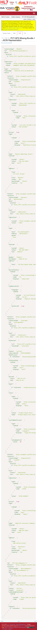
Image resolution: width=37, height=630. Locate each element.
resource (10, 78)
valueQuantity (16, 440)
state (14, 179)
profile (8, 54)
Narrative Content (6, 33)
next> (34, 19)
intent (11, 590)
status (13, 94)
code (17, 117)
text (10, 92)
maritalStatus (13, 270)
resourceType (9, 49)
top (18, 621)
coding (15, 112)
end (12, 380)
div (12, 96)
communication (13, 286)
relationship (13, 360)
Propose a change (7, 629)
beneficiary (13, 355)
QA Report (15, 627)
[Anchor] (23, 40)
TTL (25, 33)
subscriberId (13, 353)
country (14, 183)
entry (6, 72)
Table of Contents (8, 627)
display (17, 145)
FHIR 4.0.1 (20, 625)
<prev (24, 19)
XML (14, 33)
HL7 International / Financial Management (16, 624)
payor (11, 384)
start (12, 378)
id (5, 51)
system (8, 63)
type (6, 69)
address (11, 168)
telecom (11, 155)
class (11, 393)
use (13, 163)
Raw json (3, 43)
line (13, 172)
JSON (19, 33)
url (13, 344)
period (11, 376)
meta (6, 52)
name (10, 154)
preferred (15, 306)
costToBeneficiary (15, 420)
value (8, 65)
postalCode (15, 181)
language (15, 289)
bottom (29, 19)
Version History (21, 627)
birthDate (12, 259)
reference (16, 356)
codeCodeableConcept (16, 592)
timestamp (8, 70)
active (11, 132)
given (14, 235)
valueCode (15, 346)
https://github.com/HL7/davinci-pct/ (13, 27)
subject (11, 606)
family (14, 233)
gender (11, 257)
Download (8, 43)
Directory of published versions (10, 29)
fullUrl (10, 76)
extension (12, 340)
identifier (8, 61)
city (13, 177)
